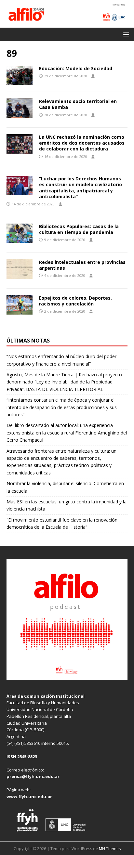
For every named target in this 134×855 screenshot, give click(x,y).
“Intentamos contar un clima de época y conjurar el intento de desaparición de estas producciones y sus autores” (62, 407)
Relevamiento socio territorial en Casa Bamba (78, 104)
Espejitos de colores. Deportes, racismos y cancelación (75, 301)
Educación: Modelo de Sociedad (75, 68)
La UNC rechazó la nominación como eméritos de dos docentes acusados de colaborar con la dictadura (82, 143)
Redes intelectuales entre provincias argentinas (82, 265)
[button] (125, 34)
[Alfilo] (67, 23)
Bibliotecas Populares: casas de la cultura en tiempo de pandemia (79, 229)
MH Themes (110, 848)
